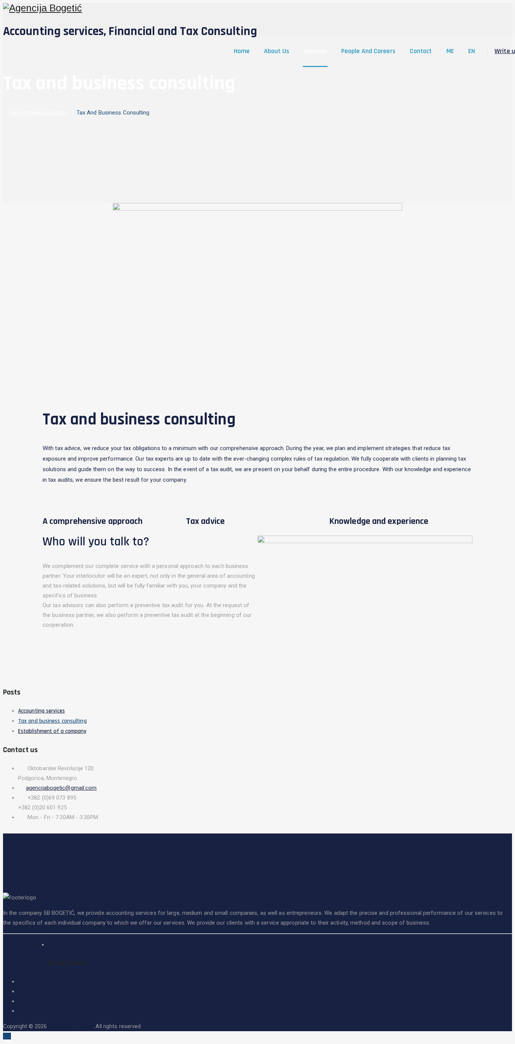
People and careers (368, 51)
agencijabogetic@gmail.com (61, 788)
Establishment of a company (52, 731)
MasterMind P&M (71, 1026)
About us (276, 51)
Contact (421, 51)
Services (315, 51)
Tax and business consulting (52, 721)
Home (242, 51)
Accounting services (41, 710)
